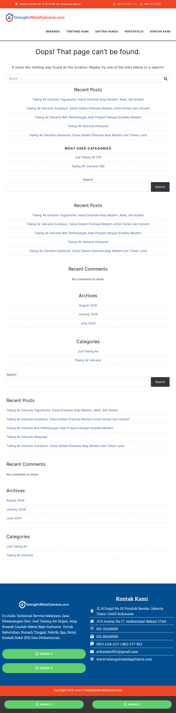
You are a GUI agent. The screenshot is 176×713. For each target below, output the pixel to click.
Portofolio (134, 31)
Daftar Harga (106, 31)
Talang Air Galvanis (84, 166)
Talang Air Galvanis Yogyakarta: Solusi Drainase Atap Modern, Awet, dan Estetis (88, 99)
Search (88, 179)
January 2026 (88, 314)
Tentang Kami (77, 31)
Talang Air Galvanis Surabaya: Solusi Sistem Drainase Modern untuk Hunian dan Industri (88, 108)
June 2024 (88, 323)
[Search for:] (88, 78)
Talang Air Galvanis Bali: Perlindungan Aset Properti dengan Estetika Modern (88, 117)
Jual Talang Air (85, 157)
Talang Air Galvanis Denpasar (88, 126)
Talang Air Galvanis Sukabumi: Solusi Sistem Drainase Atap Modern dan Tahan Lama (88, 135)
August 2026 (88, 305)
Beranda (53, 31)
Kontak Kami (160, 31)
